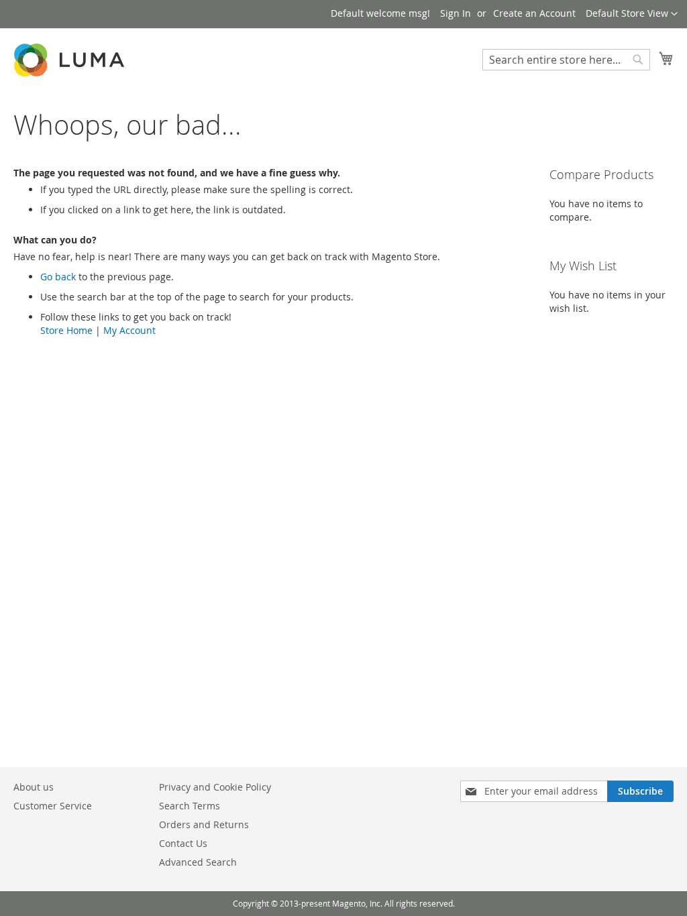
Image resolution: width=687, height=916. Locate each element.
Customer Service (52, 805)
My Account (129, 330)
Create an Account (534, 13)
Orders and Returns (204, 824)
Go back (58, 276)
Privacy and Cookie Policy (215, 787)
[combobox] (566, 59)
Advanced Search (198, 862)
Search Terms (189, 805)
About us (33, 787)
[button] (632, 14)
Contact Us (183, 843)
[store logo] (70, 60)
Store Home (66, 330)
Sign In (455, 13)
